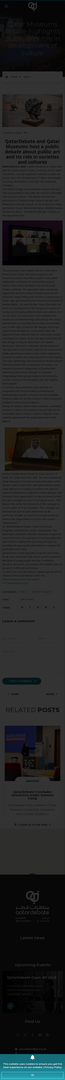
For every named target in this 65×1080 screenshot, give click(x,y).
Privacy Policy (53, 1067)
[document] (32, 540)
